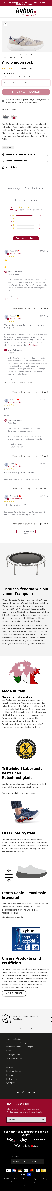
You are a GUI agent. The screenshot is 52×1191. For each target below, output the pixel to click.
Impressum (18, 1186)
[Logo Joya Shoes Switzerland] (24, 1140)
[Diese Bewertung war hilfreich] (41, 308)
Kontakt (9, 1067)
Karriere (9, 1075)
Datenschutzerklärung (27, 1182)
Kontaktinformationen (32, 1186)
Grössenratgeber (13, 1039)
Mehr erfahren (14, 993)
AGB (39, 1182)
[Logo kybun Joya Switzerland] (26, 1146)
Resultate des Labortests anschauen (18, 793)
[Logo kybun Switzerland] (11, 1140)
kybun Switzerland (15, 1179)
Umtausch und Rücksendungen (19, 1047)
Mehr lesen (33, 345)
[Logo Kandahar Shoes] (39, 1140)
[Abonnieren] (42, 1120)
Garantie (10, 1050)
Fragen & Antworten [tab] (34, 188)
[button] (5, 12)
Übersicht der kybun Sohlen (14, 917)
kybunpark (10, 1083)
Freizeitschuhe (16, 57)
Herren (5, 57)
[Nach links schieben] (20, 55)
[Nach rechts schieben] (31, 55)
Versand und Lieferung (16, 1043)
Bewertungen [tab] (14, 188)
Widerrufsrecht (11, 1182)
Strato (10, 147)
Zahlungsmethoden (14, 1054)
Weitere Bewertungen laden (26, 532)
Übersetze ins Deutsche (16, 299)
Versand (13, 77)
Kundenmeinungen (14, 1071)
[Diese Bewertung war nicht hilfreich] (45, 308)
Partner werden (13, 1079)
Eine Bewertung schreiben (26, 238)
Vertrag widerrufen (14, 1058)
